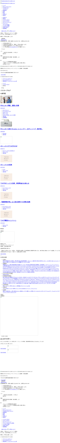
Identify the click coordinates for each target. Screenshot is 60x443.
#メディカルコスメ (7, 207)
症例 (4, 11)
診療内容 (5, 10)
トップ (4, 5)
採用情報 (5, 28)
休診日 (4, 15)
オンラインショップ (7, 22)
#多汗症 (4, 116)
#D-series (4, 133)
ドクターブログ (6, 19)
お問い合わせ (5, 27)
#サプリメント (6, 110)
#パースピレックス (7, 111)
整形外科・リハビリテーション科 (10, 81)
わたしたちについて (7, 6)
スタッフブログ (6, 21)
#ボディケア (5, 112)
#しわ (4, 169)
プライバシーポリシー (7, 78)
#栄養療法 (5, 117)
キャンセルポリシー (13, 46)
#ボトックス (5, 113)
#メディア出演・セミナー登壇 (9, 115)
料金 (4, 12)
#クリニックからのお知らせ (9, 150)
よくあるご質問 (6, 25)
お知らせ (5, 14)
